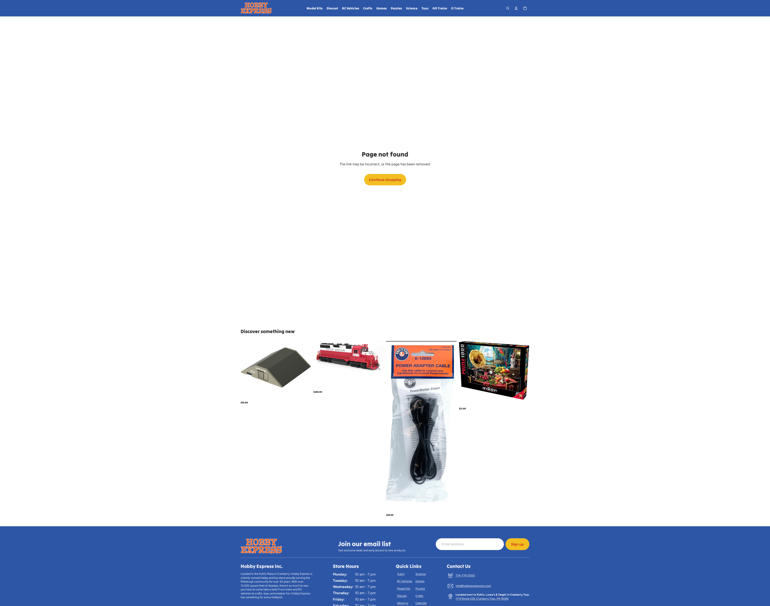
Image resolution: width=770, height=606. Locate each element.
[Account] (516, 8)
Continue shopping (385, 179)
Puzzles (420, 588)
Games (420, 581)
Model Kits (403, 588)
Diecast (402, 596)
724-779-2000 (465, 575)
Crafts (419, 596)
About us (402, 603)
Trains (400, 574)
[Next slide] (378, 357)
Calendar (421, 603)
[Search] (507, 8)
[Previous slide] (319, 357)
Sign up (517, 544)
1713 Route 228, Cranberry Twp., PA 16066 (482, 598)
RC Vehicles (404, 581)
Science (420, 574)
